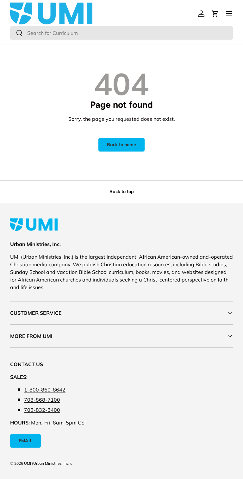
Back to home (121, 144)
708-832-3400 (42, 410)
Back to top (121, 191)
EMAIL (25, 440)
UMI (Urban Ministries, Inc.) (47, 463)
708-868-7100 (42, 400)
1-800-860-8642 (44, 389)
